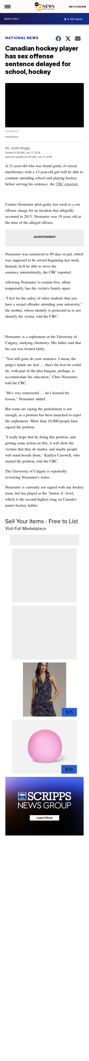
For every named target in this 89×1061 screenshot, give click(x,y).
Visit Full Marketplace (25, 528)
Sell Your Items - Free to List (41, 521)
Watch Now (76, 6)
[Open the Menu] (7, 6)
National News (22, 38)
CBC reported (67, 183)
